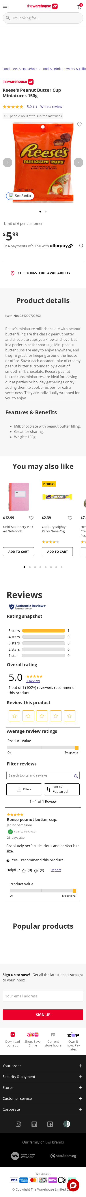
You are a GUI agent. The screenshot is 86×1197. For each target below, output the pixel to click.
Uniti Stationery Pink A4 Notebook (18, 529)
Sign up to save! (16, 974)
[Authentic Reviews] (28, 607)
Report (56, 870)
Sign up (43, 1014)
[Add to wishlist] (79, 125)
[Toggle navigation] (5, 6)
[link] (34, 677)
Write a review (51, 106)
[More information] (79, 245)
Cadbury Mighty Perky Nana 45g (53, 529)
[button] (14, 715)
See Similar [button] (23, 196)
